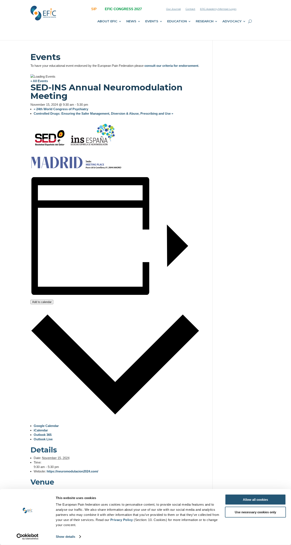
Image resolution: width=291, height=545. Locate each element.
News (131, 21)
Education (177, 21)
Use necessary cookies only (255, 512)
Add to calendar (42, 302)
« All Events (39, 81)
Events (151, 21)
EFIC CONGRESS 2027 (123, 9)
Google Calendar (46, 426)
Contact (190, 8)
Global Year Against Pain (167, 57)
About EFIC (107, 21)
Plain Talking (159, 43)
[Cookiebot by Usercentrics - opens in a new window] (27, 537)
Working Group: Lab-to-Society (228, 75)
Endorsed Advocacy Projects (227, 50)
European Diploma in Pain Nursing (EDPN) (110, 75)
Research (204, 21)
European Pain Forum (107, 50)
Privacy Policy (121, 520)
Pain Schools (101, 107)
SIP (94, 9)
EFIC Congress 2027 (136, 43)
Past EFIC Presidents (79, 64)
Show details (65, 536)
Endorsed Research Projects (227, 82)
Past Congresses (134, 57)
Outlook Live (43, 439)
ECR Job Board (218, 57)
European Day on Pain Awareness (107, 59)
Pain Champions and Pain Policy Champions (82, 73)
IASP (68, 82)
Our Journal (173, 8)
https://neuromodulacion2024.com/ (72, 471)
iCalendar (41, 430)
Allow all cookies (255, 499)
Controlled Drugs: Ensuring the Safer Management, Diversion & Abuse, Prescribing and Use (103, 113)
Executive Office (76, 50)
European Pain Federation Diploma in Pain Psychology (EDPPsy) (111, 89)
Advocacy (232, 21)
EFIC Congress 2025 (136, 50)
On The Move (160, 50)
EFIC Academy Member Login (218, 8)
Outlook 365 (43, 435)
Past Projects (217, 43)
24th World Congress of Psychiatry (61, 109)
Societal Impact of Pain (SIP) (112, 43)
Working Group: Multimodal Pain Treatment (229, 66)
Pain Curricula (102, 100)
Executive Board (76, 57)
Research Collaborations (167, 74)
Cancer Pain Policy (163, 64)
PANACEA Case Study (165, 81)
